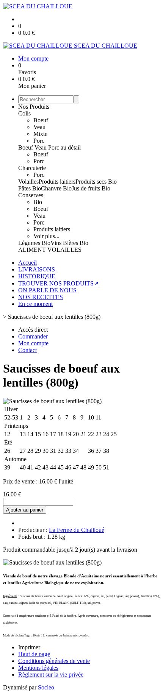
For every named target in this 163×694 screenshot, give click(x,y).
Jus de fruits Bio (91, 188)
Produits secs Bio (96, 181)
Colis (24, 113)
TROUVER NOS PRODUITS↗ (58, 283)
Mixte (40, 134)
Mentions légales (38, 667)
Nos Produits (33, 106)
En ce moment (35, 304)
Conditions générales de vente (54, 661)
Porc (38, 140)
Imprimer (29, 647)
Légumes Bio (34, 243)
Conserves (30, 195)
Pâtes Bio (29, 188)
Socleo (46, 687)
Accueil (27, 262)
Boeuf (40, 120)
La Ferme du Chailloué (76, 530)
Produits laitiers (57, 181)
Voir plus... (46, 236)
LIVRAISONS (36, 269)
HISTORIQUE (36, 276)
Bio (37, 202)
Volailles (28, 181)
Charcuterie (32, 168)
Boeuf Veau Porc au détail (49, 147)
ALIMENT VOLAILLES (50, 249)
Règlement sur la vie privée (50, 674)
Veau (39, 127)
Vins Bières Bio (69, 243)
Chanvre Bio (56, 188)
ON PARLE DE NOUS (47, 290)
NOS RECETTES (40, 297)
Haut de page (34, 654)
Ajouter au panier (24, 510)
